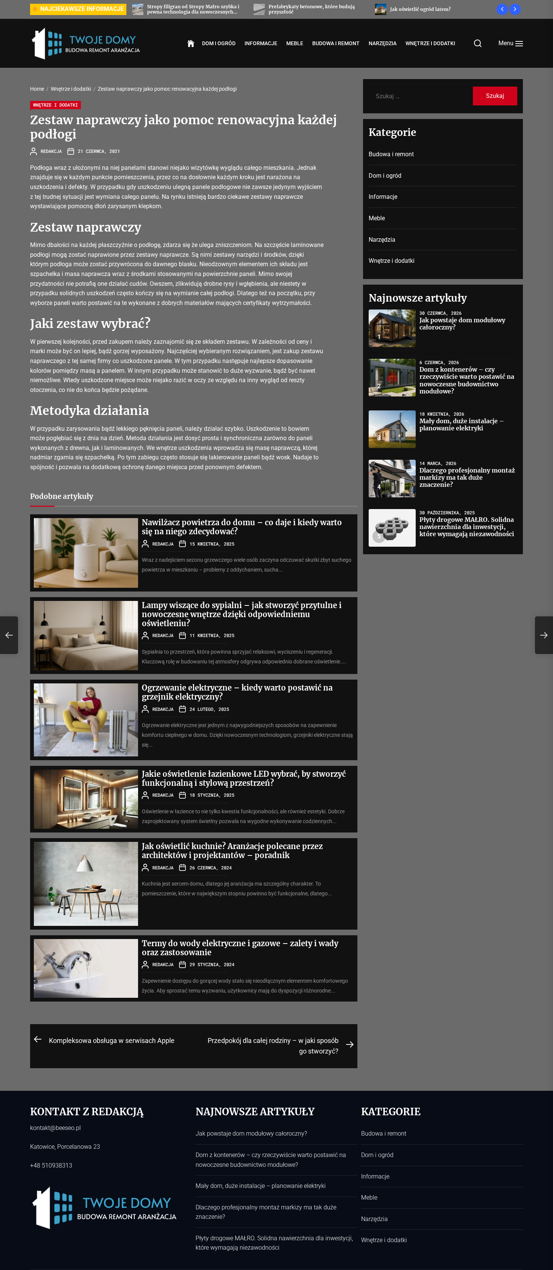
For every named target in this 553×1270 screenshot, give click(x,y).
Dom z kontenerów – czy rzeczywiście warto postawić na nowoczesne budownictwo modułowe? (466, 380)
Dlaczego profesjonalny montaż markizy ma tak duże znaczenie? (467, 477)
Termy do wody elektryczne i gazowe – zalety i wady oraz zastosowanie (240, 948)
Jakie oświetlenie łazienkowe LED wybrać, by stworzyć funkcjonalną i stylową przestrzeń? (244, 778)
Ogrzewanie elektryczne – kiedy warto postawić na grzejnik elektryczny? (237, 692)
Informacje (261, 43)
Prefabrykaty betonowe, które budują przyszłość (235, 9)
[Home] (190, 43)
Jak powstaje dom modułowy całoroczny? (462, 323)
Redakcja (51, 151)
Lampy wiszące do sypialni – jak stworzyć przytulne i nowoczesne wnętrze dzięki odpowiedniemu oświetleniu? (242, 614)
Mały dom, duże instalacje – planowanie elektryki (461, 424)
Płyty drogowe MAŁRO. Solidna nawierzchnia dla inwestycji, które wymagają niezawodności (466, 527)
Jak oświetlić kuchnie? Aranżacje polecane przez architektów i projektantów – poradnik (232, 851)
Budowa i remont (336, 43)
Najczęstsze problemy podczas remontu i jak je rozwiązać (486, 9)
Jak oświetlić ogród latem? (343, 9)
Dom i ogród (218, 43)
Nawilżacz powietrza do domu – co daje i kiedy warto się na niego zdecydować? (242, 527)
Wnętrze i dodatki (430, 43)
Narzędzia (383, 43)
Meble (294, 43)
